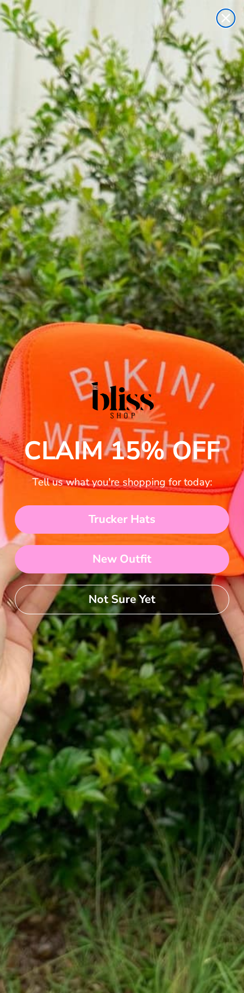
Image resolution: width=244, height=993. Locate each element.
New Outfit (122, 559)
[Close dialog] (226, 18)
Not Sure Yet (122, 599)
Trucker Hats (122, 519)
